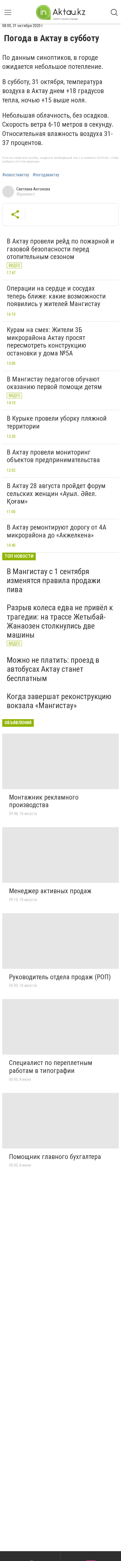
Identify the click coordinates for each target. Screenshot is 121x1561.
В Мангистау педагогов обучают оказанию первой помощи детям (54, 383)
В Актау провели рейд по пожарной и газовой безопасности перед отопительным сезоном (60, 249)
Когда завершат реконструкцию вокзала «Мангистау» (59, 701)
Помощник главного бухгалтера (55, 1157)
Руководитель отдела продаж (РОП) (60, 977)
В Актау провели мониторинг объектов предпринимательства (53, 456)
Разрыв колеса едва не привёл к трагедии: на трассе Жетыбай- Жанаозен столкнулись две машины (60, 621)
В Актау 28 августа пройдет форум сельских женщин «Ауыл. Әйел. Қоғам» (56, 493)
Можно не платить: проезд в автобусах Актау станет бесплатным (53, 669)
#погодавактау (46, 174)
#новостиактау (15, 174)
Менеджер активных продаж (50, 891)
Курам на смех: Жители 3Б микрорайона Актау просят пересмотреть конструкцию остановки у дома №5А (46, 341)
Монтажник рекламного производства (44, 801)
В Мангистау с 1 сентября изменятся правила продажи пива (53, 580)
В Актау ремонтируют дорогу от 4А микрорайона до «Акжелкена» (56, 531)
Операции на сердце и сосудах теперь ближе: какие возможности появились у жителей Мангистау (56, 296)
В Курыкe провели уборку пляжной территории (57, 422)
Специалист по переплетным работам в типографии (50, 1067)
